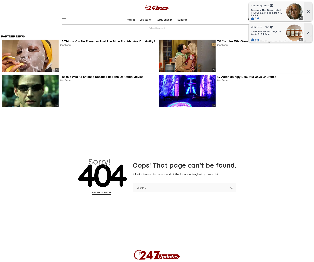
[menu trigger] (66, 20)
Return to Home (101, 192)
